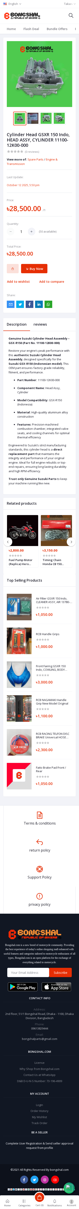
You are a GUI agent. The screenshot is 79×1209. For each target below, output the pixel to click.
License (39, 1063)
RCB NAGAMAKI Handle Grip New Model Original (52, 701)
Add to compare (51, 281)
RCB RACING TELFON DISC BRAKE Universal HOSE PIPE (52, 735)
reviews (40, 324)
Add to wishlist (18, 281)
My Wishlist (39, 1117)
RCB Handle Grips (47, 634)
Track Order (39, 1123)
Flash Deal (31, 29)
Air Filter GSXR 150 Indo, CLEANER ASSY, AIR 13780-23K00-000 (53, 600)
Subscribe (60, 972)
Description (17, 324)
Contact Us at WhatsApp (39, 1075)
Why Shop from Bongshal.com (39, 1069)
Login (39, 1105)
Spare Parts (36, 159)
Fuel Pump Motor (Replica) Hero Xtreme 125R (20, 562)
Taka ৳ (68, 4)
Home (11, 29)
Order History (39, 1111)
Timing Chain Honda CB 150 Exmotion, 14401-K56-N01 (54, 562)
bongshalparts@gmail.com (39, 1039)
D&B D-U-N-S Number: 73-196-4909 (39, 1081)
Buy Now (36, 269)
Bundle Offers (57, 29)
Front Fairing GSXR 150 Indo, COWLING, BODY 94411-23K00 (51, 668)
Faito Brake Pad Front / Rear (51, 769)
